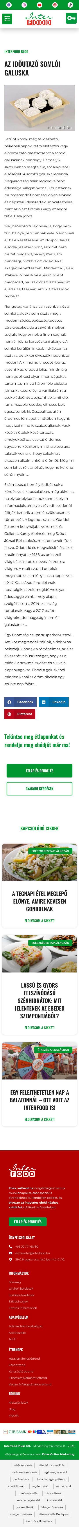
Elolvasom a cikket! (40, 920)
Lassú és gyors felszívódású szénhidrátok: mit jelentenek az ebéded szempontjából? (40, 1000)
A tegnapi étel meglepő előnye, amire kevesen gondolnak (39, 901)
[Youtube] (39, 5)
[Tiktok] (70, 5)
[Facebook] (9, 5)
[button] (7, 19)
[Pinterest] (55, 5)
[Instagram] (24, 5)
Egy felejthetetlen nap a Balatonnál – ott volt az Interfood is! (39, 1099)
